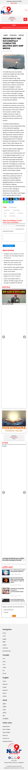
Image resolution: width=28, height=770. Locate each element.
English (6, 35)
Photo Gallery (6, 729)
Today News (12, 216)
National (21, 35)
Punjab (4, 687)
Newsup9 (20, 213)
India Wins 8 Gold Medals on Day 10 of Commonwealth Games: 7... (17, 588)
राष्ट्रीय (4, 707)
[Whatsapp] (5, 202)
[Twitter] (11, 202)
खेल (4, 716)
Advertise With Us (7, 741)
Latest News (13, 35)
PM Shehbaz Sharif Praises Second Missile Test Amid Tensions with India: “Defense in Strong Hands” (13, 262)
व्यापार (4, 713)
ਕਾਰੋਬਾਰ (4, 667)
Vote (14, 616)
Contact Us (6, 738)
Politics (5, 696)
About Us (5, 735)
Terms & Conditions (18, 762)
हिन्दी (4, 642)
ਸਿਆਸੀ (4, 673)
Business (5, 690)
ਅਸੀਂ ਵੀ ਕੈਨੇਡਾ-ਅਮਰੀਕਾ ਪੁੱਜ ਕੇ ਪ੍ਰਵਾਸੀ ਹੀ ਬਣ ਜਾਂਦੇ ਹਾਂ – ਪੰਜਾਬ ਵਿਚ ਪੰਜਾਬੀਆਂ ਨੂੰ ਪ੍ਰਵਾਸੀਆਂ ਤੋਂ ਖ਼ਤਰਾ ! (13, 403)
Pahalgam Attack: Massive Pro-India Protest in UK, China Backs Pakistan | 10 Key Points (14, 256)
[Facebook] (5, 199)
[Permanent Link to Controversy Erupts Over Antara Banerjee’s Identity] (5, 599)
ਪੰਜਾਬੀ (4, 636)
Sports (4, 693)
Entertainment (7, 651)
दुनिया (4, 704)
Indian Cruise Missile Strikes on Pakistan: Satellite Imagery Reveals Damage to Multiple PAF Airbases (13, 281)
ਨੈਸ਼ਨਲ (4, 661)
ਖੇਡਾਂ (3, 670)
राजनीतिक (5, 719)
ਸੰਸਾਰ (4, 658)
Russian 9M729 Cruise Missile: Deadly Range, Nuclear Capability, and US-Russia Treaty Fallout (14, 269)
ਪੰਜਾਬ (4, 664)
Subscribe (13, 3)
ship (5, 216)
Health (4, 645)
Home (4, 633)
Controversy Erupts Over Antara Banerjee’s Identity (17, 597)
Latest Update (16, 210)
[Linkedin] (16, 199)
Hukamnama (6, 726)
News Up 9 (12, 213)
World (4, 681)
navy (5, 213)
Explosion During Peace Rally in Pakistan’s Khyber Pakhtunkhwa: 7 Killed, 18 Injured (17, 578)
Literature (5, 648)
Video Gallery (6, 732)
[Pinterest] (22, 199)
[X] (11, 199)
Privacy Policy (8, 762)
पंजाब (4, 710)
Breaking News (13, 207)
